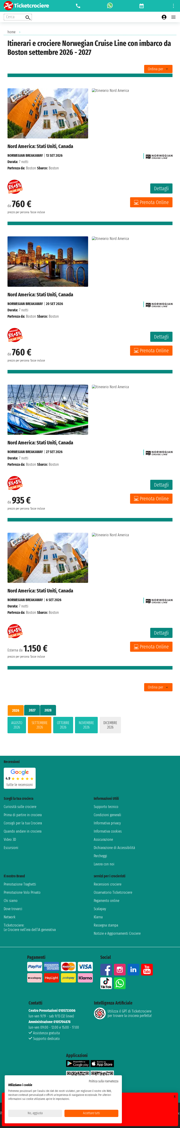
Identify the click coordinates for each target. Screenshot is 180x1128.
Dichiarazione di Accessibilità (114, 847)
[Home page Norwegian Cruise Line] (159, 155)
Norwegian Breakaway (25, 155)
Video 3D (10, 839)
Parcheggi (100, 856)
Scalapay (100, 909)
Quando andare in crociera (22, 831)
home (11, 32)
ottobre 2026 (63, 725)
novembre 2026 (86, 725)
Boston (31, 168)
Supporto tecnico (106, 806)
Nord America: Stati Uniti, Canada (40, 146)
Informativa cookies (108, 831)
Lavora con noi (104, 864)
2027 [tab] (32, 710)
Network (9, 917)
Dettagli (161, 188)
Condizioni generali (107, 815)
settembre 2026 (40, 725)
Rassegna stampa (106, 925)
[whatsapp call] (110, 6)
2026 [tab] (15, 710)
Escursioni (11, 847)
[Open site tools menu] (173, 6)
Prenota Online (154, 202)
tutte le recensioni (20, 784)
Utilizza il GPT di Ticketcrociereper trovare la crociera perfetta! (130, 1013)
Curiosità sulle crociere (20, 806)
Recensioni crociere (107, 884)
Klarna (98, 917)
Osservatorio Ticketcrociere (113, 892)
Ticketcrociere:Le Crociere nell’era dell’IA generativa (30, 927)
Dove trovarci (13, 909)
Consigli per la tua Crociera (23, 823)
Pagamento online (106, 900)
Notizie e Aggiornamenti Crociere (117, 933)
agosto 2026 (16, 725)
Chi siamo (11, 900)
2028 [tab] (48, 710)
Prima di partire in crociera (23, 815)
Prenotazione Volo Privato (22, 892)
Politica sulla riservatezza (103, 1081)
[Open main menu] (173, 17)
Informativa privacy (107, 823)
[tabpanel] (90, 726)
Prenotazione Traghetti (20, 884)
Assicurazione (103, 839)
